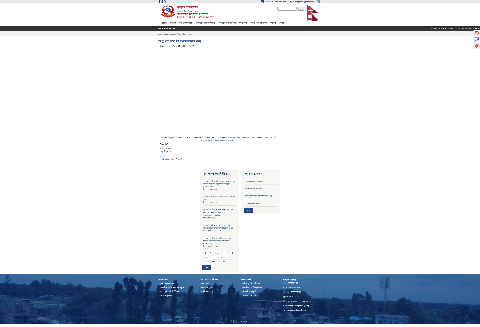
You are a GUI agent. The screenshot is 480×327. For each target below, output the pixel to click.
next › (214, 262)
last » (225, 262)
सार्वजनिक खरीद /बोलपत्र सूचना (172, 287)
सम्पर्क (282, 23)
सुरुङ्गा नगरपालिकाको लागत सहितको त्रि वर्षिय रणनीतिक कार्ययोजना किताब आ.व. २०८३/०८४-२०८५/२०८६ (218, 212)
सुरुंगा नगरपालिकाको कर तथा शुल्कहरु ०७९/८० (259, 196)
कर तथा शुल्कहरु (166, 295)
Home (160, 34)
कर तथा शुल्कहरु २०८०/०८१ (254, 188)
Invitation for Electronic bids (431, 28)
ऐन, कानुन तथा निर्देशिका (169, 291)
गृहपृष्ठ (164, 23)
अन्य (207, 267)
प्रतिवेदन (243, 23)
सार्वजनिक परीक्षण (249, 295)
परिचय (173, 23)
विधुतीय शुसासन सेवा (227, 23)
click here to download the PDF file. (261, 138)
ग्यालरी (273, 23)
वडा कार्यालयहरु (185, 23)
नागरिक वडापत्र (207, 291)
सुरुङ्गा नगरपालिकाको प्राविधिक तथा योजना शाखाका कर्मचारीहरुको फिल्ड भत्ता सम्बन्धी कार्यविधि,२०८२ (217, 241)
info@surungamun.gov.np (298, 306)
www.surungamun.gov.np (300, 301)
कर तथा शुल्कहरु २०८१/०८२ (254, 181)
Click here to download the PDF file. (217, 140)
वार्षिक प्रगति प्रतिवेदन (251, 283)
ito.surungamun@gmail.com (294, 310)
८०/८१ (162, 156)
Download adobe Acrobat (231, 138)
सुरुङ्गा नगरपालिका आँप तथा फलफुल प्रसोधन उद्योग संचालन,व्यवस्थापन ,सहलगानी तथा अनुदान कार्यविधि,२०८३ (219, 184)
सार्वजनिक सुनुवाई (249, 291)
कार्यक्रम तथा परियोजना (205, 23)
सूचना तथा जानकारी (258, 23)
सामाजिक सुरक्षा (166, 149)
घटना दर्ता (205, 283)
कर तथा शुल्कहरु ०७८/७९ (253, 203)
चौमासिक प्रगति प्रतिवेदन (252, 287)
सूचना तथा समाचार (167, 283)
